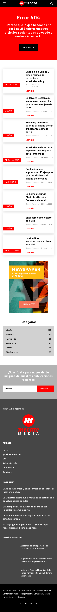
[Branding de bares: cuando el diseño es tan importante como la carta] (13, 129)
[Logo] (28, 3)
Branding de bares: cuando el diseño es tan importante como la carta (39, 127)
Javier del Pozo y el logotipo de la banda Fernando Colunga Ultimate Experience (36, 572)
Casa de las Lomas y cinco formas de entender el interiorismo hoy (37, 76)
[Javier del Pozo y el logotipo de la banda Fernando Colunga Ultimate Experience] (10, 573)
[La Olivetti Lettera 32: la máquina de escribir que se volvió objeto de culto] (13, 105)
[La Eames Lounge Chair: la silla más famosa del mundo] (13, 200)
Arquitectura (12, 160)
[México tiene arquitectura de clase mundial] (13, 245)
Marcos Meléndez (32, 85)
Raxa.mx (21, 596)
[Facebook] (21, 603)
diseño (8, 111)
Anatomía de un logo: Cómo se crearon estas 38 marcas (34, 547)
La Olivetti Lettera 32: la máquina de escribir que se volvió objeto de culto (39, 102)
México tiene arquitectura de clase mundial (38, 241)
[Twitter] (36, 603)
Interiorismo (11, 84)
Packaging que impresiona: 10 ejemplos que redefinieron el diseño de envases (39, 173)
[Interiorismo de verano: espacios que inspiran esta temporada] (13, 154)
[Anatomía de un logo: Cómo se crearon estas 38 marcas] (10, 547)
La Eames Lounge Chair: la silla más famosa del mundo (36, 197)
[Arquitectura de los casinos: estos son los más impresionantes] (10, 560)
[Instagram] (26, 603)
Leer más (30, 91)
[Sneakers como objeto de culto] (13, 222)
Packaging (10, 182)
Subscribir (44, 388)
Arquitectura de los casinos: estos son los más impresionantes (36, 560)
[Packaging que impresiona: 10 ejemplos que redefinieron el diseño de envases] (13, 176)
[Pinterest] (31, 603)
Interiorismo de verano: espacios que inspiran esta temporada (39, 150)
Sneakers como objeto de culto (39, 219)
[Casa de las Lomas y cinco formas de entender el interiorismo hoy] (13, 79)
